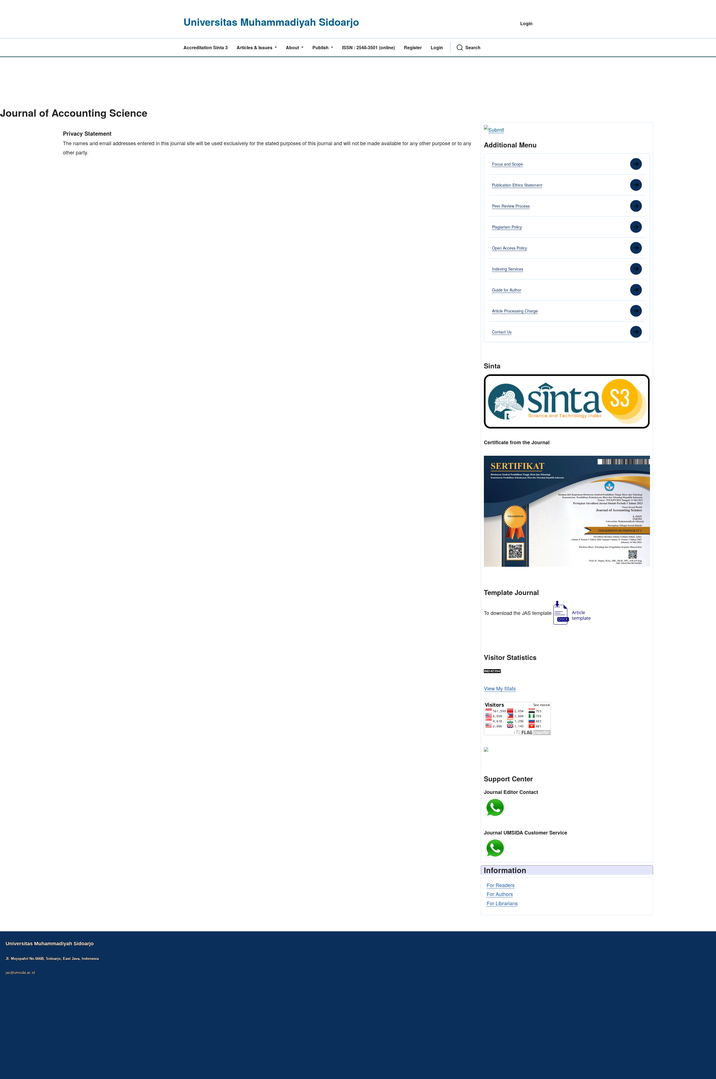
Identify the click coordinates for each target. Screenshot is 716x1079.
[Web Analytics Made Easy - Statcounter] (492, 670)
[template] (572, 612)
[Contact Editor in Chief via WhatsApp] (495, 806)
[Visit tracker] (486, 748)
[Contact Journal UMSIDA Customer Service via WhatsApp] (495, 847)
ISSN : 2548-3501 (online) (368, 47)
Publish (321, 47)
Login (526, 23)
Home (69, 126)
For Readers (501, 884)
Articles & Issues (255, 47)
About (293, 47)
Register (413, 47)
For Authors (500, 893)
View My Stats (500, 688)
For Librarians (502, 903)
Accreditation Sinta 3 (205, 47)
